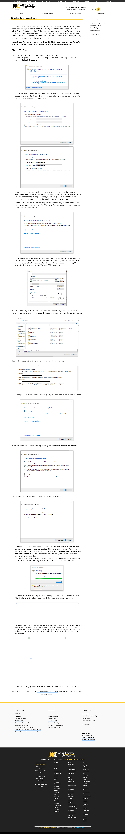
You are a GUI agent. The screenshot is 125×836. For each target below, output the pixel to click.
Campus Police (56, 797)
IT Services (15, 10)
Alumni (56, 775)
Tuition (85, 817)
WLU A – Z (56, 763)
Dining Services (71, 763)
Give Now (71, 792)
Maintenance (72, 817)
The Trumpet (85, 813)
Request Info (85, 788)
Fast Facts (70, 778)
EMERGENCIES (80, 827)
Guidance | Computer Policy (23, 723)
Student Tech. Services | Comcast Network (28, 729)
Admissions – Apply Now (55, 714)
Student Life (85, 804)
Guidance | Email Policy (22, 725)
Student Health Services (85, 800)
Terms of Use (71, 827)
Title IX (85, 808)
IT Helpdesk (48, 695)
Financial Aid (52, 718)
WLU (61, 755)
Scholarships (87, 796)
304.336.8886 (86, 724)
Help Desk (18, 716)
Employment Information (72, 770)
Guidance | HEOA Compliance (24, 727)
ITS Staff (17, 714)
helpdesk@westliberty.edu (47, 691)
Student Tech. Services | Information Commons (29, 732)
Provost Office (85, 776)
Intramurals (72, 813)
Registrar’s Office (53, 716)
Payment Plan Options (55, 723)
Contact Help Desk (20, 718)
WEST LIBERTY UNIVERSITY (48, 827)
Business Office (57, 789)
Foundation (72, 785)
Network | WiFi (19, 720)
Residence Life (86, 792)
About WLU (56, 767)
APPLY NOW (56, 778)
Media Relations (86, 766)
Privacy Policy (61, 827)
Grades (70, 794)
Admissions (57, 773)
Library (70, 815)
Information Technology (72, 805)
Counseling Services (57, 806)
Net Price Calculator (86, 770)
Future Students (71, 788)
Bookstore (57, 786)
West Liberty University (23, 6)
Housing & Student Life (55, 727)
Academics (57, 771)
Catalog (56, 800)
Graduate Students (71, 797)
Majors (85, 762)
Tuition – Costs (52, 720)
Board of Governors (57, 782)
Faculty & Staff (71, 774)
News (84, 773)
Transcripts (86, 810)
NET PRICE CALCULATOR (56, 725)
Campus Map (56, 793)
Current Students (57, 810)
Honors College (70, 801)
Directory (71, 767)
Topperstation (61, 1)
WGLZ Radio (85, 820)
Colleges (57, 803)
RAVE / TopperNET (86, 780)
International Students (72, 809)
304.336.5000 (40, 776)
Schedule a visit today (79, 9)
